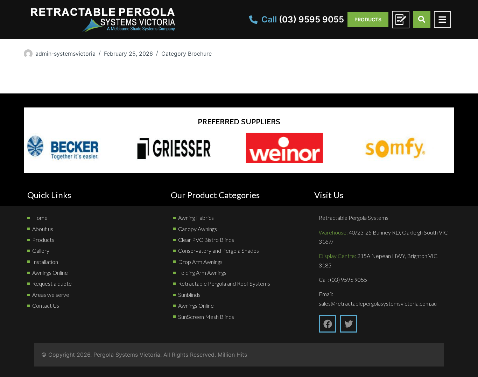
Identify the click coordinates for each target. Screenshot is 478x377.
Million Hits (232, 354)
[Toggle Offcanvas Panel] (442, 19)
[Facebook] (327, 324)
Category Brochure (186, 53)
